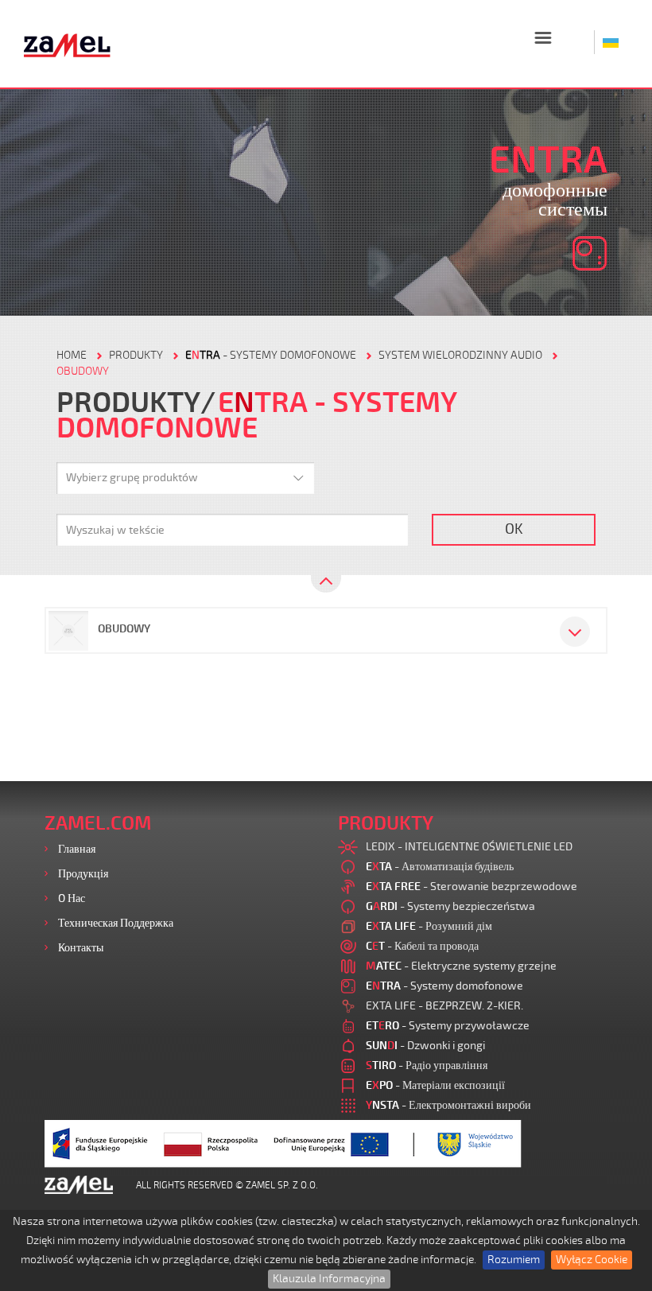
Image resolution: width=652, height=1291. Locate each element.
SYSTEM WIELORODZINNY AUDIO (460, 355)
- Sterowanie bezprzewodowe (471, 886)
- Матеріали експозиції (435, 1085)
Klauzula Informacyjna (329, 1278)
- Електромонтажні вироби (448, 1105)
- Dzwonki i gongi (425, 1045)
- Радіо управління (426, 1065)
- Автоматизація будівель (440, 866)
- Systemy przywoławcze (448, 1025)
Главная (76, 849)
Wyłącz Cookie (591, 1259)
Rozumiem (513, 1259)
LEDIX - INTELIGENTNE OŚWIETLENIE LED (469, 847)
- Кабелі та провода (422, 946)
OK (514, 529)
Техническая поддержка (115, 923)
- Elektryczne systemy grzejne (461, 966)
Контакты (80, 948)
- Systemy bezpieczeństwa (450, 906)
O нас (71, 898)
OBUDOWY (82, 371)
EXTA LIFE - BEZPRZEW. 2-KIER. (444, 1006)
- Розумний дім (429, 926)
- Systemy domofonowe (270, 355)
